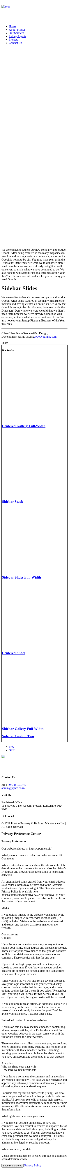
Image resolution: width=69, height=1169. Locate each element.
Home (12, 26)
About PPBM (17, 29)
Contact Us (15, 42)
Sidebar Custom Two (18, 736)
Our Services (16, 32)
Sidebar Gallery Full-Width (23, 729)
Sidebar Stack (12, 501)
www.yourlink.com (45, 336)
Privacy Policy (32, 1165)
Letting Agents (17, 36)
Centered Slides (13, 653)
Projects (13, 39)
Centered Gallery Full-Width (23, 426)
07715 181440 (17, 784)
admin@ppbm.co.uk (13, 788)
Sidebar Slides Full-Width (21, 577)
